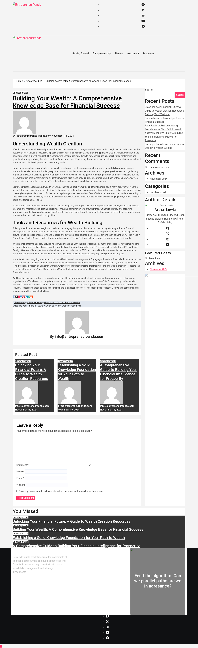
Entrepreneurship (102, 53)
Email (20, 478)
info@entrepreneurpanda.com (34, 135)
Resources (148, 53)
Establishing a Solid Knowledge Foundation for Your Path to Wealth (77, 372)
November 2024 (158, 178)
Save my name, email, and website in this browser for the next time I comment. (61, 491)
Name (20, 471)
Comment (22, 465)
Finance (119, 53)
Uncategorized (20, 92)
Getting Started (81, 53)
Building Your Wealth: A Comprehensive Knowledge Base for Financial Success (67, 102)
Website (21, 484)
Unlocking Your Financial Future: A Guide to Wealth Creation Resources (31, 372)
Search (149, 89)
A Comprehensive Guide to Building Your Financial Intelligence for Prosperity (118, 372)
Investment (133, 53)
